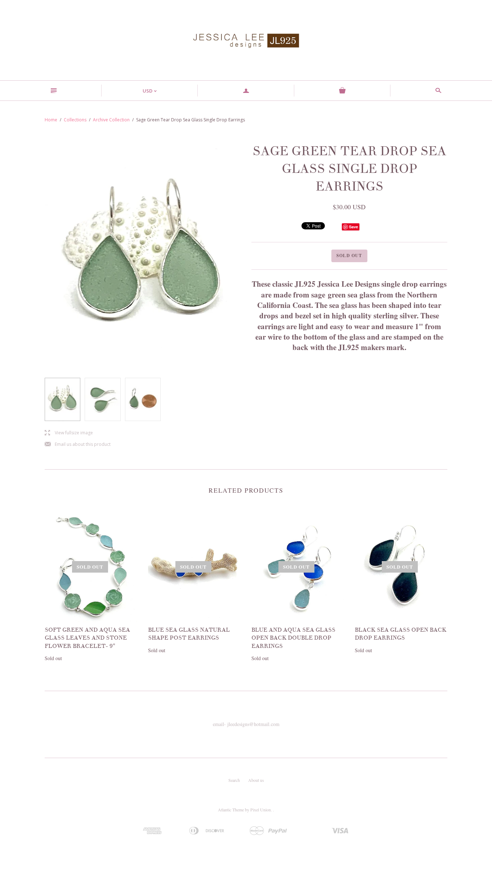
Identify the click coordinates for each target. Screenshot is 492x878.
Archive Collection (111, 120)
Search (234, 780)
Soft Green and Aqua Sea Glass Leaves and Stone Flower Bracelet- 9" (87, 638)
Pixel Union (260, 809)
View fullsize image (69, 433)
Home (51, 120)
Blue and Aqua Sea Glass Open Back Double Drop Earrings (293, 638)
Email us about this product (78, 445)
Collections (75, 120)
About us (256, 780)
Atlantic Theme (231, 809)
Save (353, 226)
